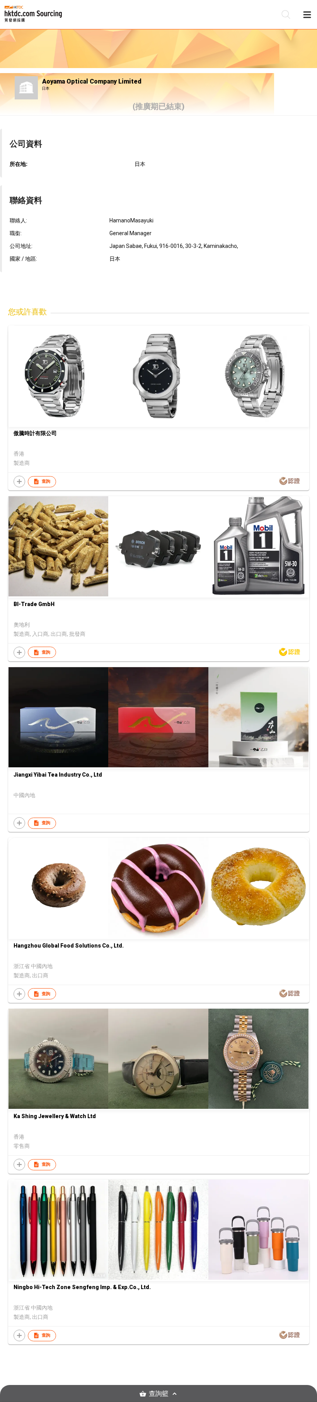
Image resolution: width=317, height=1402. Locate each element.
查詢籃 (159, 1393)
